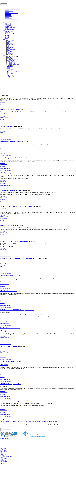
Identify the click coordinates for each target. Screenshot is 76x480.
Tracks (4, 39)
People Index (9, 78)
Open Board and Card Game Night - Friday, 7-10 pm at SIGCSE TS (19, 258)
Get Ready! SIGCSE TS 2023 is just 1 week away (14, 241)
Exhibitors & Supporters (9, 23)
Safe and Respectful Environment (11, 21)
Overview (4, 331)
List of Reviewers (8, 28)
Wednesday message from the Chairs (10, 190)
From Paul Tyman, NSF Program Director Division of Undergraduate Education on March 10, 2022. (29, 421)
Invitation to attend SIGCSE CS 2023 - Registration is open (17, 310)
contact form (10, 99)
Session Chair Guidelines (9, 29)
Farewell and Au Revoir (7, 126)
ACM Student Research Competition (13, 49)
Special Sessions (10, 47)
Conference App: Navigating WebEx (11, 13)
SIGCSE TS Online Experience (9, 346)
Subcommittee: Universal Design (13, 64)
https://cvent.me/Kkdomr (39, 314)
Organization (5, 55)
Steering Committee (10, 61)
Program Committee (10, 60)
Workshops (9, 48)
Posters (8, 50)
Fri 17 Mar (7, 37)
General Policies (8, 25)
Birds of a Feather (10, 51)
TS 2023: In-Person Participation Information (13, 8)
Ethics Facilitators (10, 57)
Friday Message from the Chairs (9, 158)
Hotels (1, 468)
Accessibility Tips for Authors (10, 27)
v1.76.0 (10, 442)
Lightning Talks (10, 53)
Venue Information (8, 15)
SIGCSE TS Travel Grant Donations (11, 19)
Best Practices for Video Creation (10, 328)
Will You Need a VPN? (6, 361)
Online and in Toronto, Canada (16, 2)
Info (3, 22)
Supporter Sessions (10, 44)
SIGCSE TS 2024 (8, 87)
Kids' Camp (7, 17)
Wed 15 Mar (7, 35)
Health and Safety (8, 14)
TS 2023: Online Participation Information (12, 9)
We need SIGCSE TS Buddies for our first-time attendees (16, 206)
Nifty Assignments (10, 54)
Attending (4, 6)
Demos (8, 52)
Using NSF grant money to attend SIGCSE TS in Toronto (16, 419)
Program (4, 30)
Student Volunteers (8, 16)
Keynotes (8, 42)
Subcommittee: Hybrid (11, 63)
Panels (8, 46)
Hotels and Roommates (9, 11)
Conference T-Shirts (8, 18)
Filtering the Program (6, 275)
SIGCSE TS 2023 (3, 92)
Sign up (4, 90)
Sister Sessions (9, 43)
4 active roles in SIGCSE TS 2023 (5, 288)
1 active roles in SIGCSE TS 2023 (5, 124)
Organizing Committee (11, 59)
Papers (8, 45)
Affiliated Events (8, 24)
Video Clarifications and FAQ (8, 291)
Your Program (7, 32)
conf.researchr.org (6, 442)
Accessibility (7, 12)
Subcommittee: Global (11, 62)
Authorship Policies (8, 26)
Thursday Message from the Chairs (10, 173)
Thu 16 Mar (7, 36)
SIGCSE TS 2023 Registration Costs (10, 384)
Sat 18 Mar (7, 38)
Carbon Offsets (7, 20)
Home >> (2, 0)
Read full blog (2, 116)
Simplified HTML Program (9, 33)
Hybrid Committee (10, 58)
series (8, 92)
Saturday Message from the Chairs (10, 141)
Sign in (4, 89)
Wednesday (5, 113)
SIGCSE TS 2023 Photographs (9, 109)
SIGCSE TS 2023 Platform (8, 225)
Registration (7, 10)
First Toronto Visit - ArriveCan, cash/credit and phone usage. (17, 401)
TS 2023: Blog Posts (8, 7)
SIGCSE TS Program (9, 31)
